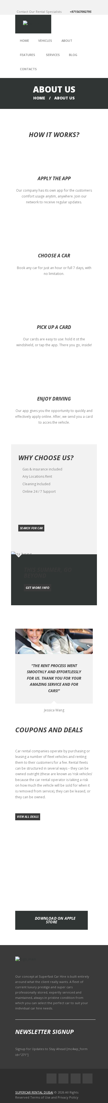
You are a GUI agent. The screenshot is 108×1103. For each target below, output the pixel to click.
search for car (31, 528)
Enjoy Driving (54, 399)
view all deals (27, 817)
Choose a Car (54, 255)
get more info (38, 587)
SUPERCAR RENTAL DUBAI (34, 1092)
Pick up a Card (54, 327)
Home (39, 98)
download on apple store (55, 920)
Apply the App (54, 178)
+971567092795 (80, 11)
